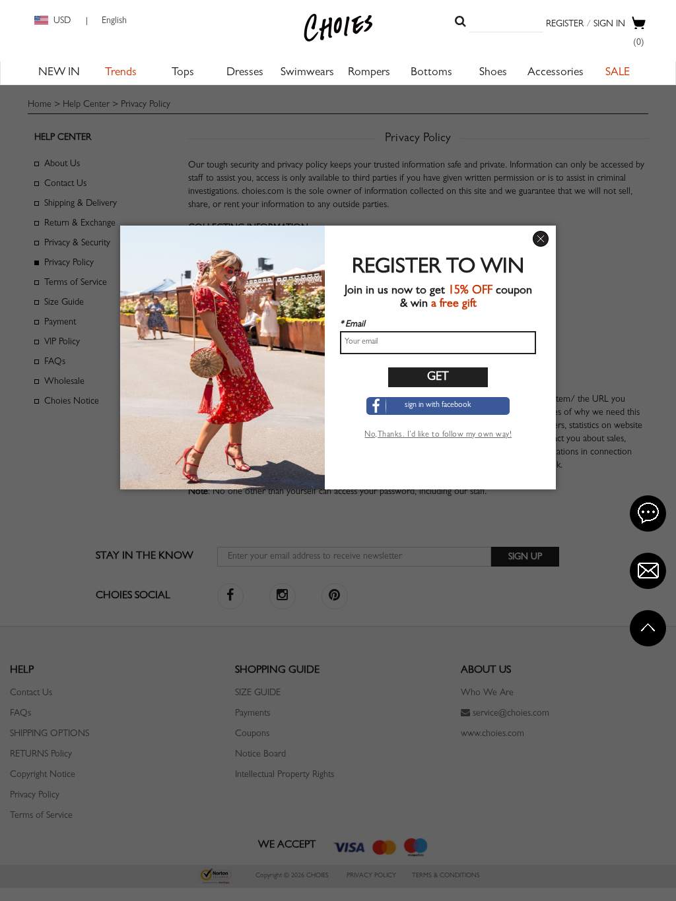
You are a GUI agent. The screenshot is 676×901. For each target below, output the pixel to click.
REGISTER (565, 24)
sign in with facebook (438, 406)
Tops (183, 73)
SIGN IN (609, 24)
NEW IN (59, 73)
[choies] (338, 28)
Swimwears (307, 73)
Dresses (244, 73)
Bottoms (431, 73)
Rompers (369, 73)
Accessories (555, 73)
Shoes (493, 73)
